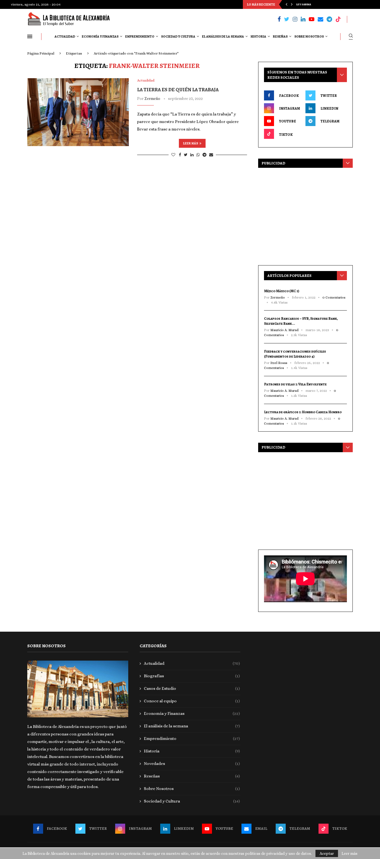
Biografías (192, 675)
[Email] (320, 19)
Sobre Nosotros (309, 36)
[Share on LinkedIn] (192, 154)
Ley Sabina (303, 4)
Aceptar (327, 853)
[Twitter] (287, 19)
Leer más (190, 143)
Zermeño (152, 98)
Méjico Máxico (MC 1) (281, 291)
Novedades (192, 763)
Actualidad (65, 36)
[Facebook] (279, 19)
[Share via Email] (211, 154)
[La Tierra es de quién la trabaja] (78, 112)
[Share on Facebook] (180, 154)
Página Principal (40, 53)
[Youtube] (312, 19)
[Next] (292, 4)
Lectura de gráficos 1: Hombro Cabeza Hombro (303, 412)
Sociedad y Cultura (178, 36)
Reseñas (280, 36)
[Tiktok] (338, 19)
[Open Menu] (29, 36)
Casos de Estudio (192, 688)
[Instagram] (295, 19)
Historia (258, 36)
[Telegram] (329, 19)
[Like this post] (173, 154)
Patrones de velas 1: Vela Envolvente (295, 384)
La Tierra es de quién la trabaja (178, 89)
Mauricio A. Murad (284, 330)
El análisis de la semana (223, 36)
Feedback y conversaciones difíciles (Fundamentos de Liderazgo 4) (295, 354)
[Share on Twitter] (185, 154)
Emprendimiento (139, 36)
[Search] (351, 37)
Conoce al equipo (192, 700)
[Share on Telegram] (204, 154)
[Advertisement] (305, 215)
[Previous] (286, 4)
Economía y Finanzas (100, 36)
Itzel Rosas (278, 363)
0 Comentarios (334, 297)
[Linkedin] (303, 19)
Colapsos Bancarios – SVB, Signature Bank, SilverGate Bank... (301, 321)
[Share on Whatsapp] (198, 154)
